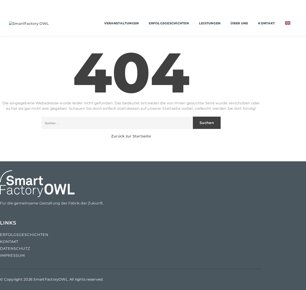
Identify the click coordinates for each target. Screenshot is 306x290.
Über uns (239, 23)
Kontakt (266, 23)
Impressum (12, 255)
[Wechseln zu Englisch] (288, 23)
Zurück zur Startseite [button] (131, 136)
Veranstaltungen (121, 23)
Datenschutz (15, 248)
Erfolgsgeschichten (169, 23)
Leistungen (210, 23)
